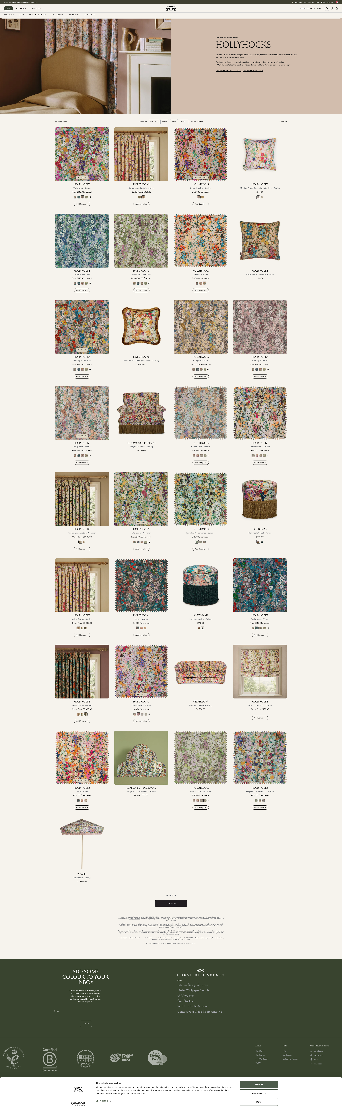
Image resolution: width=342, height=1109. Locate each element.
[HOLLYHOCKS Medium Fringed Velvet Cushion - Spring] (141, 327)
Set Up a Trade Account (192, 1006)
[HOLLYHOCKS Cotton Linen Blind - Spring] (260, 671)
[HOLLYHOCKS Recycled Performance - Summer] (201, 499)
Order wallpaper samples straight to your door (21, 2)
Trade (320, 8)
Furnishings (74, 15)
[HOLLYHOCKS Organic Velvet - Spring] (201, 154)
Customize (257, 1093)
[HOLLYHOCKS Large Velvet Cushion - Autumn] (260, 241)
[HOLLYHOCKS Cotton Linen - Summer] (194, 455)
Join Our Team (261, 1059)
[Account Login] (332, 8)
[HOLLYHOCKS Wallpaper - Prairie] (82, 413)
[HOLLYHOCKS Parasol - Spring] (82, 844)
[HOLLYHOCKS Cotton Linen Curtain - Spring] (141, 154)
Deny (258, 1102)
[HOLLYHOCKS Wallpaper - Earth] (260, 327)
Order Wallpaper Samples (194, 990)
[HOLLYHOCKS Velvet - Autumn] (201, 241)
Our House (37, 8)
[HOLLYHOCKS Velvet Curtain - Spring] (82, 585)
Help (317, 2)
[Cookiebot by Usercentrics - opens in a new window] (78, 1104)
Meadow (151, 926)
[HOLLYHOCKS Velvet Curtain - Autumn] (82, 628)
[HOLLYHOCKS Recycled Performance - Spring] (200, 542)
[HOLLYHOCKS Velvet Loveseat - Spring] (141, 413)
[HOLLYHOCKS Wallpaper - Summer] (86, 197)
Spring (144, 926)
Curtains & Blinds (37, 15)
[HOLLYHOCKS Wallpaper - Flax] (201, 327)
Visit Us (258, 1063)
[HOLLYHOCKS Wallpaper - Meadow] (141, 241)
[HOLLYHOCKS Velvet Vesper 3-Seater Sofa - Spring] (201, 671)
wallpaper (133, 924)
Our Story (259, 1051)
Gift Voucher (185, 995)
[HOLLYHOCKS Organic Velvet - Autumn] (202, 197)
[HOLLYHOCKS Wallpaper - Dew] (82, 241)
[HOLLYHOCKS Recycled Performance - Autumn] (204, 542)
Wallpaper (9, 15)
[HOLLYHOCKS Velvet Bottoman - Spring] (260, 499)
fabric (140, 924)
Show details (102, 1101)
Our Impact (260, 1055)
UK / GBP (330, 2)
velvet (176, 932)
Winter (208, 926)
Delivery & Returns (290, 1059)
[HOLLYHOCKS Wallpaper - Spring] (82, 154)
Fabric (21, 15)
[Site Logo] (171, 8)
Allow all (259, 1084)
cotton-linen (190, 932)
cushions (165, 924)
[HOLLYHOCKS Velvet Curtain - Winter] (85, 628)
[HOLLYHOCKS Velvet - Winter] (197, 283)
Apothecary (90, 15)
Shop (8, 8)
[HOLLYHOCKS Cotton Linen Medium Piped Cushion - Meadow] (262, 197)
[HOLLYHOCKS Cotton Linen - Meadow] (205, 455)
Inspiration (21, 8)
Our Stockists (186, 1001)
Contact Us (287, 1055)
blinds (159, 924)
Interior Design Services (192, 985)
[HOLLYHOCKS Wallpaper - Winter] (78, 197)
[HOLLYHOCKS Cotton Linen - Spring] (197, 455)
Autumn (198, 926)
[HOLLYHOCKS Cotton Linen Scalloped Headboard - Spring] (141, 758)
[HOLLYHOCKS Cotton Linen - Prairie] (201, 413)
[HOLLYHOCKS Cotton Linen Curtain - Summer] (139, 197)
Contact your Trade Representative (199, 1011)
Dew (161, 926)
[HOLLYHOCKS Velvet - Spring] (200, 283)
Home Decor (57, 15)
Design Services (307, 8)
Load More (171, 903)
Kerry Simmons (246, 62)
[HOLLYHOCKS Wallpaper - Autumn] (75, 197)
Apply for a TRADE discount (304, 2)
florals (218, 931)
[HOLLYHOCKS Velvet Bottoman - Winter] (262, 542)
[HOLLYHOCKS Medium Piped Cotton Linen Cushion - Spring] (260, 154)
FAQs (323, 2)
